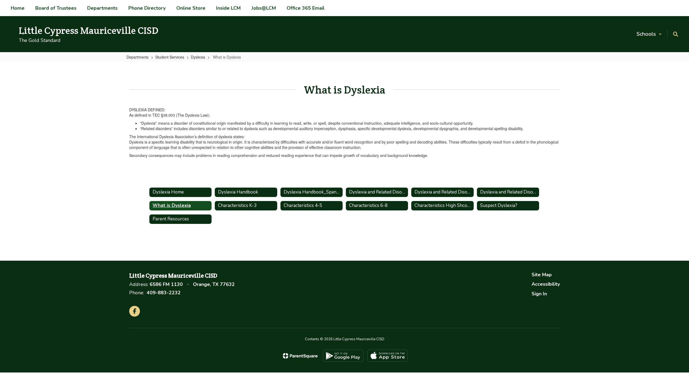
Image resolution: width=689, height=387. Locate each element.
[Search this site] (675, 34)
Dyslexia (198, 57)
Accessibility (546, 284)
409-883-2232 (164, 292)
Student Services (169, 57)
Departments (137, 57)
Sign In (539, 294)
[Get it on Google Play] (343, 356)
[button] (649, 34)
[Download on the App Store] (387, 356)
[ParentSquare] (300, 356)
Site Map (542, 274)
